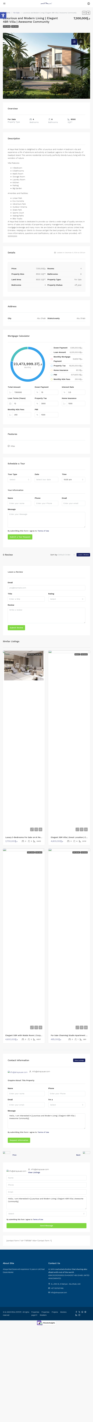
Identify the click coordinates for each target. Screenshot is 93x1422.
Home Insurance (69, 398)
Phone (37, 498)
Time (64, 474)
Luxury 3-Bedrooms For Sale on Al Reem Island (27, 837)
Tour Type (12, 474)
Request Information (19, 1140)
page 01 (34, 1315)
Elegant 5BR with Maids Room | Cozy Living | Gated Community (35, 1035)
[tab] (74, 42)
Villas (13, 446)
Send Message (46, 1226)
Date (37, 474)
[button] (3, 15)
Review (11, 605)
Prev (14, 1155)
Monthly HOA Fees (16, 409)
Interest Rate (68, 387)
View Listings (79, 1060)
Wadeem (43, 1315)
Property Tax (41, 398)
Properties (35, 1312)
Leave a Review (83, 555)
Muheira (63, 1312)
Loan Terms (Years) (17, 398)
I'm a (50, 1100)
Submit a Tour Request (20, 537)
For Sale (16, 13)
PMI (36, 409)
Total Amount (14, 387)
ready (77, 654)
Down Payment (42, 387)
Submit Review (16, 628)
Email (64, 498)
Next (78, 1155)
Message (12, 509)
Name (10, 498)
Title (10, 594)
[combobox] (19, 479)
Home (8, 13)
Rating (51, 594)
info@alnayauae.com (59, 1293)
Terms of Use (43, 531)
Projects (55, 1312)
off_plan (7, 26)
